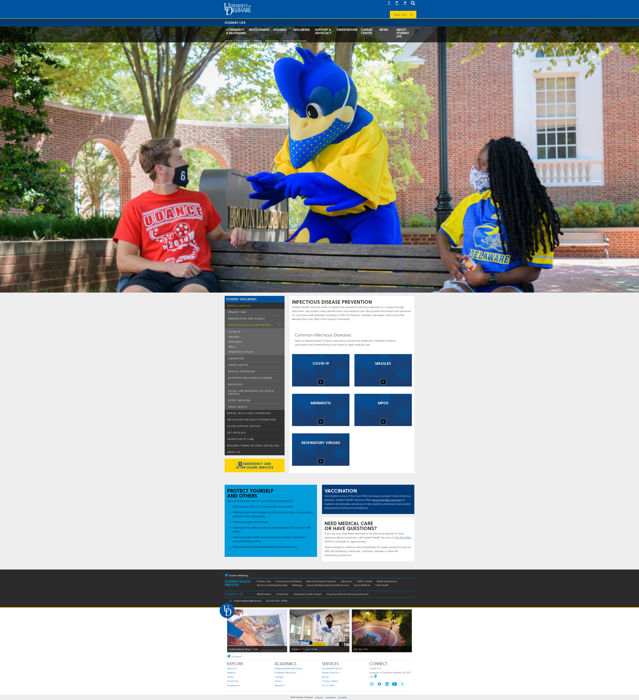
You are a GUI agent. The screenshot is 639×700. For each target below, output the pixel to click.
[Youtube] (394, 684)
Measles (234, 336)
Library (278, 681)
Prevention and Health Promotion (251, 419)
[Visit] (388, 3)
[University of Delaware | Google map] (375, 676)
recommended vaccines (386, 499)
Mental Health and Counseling (249, 413)
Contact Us (375, 668)
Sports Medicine (239, 400)
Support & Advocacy (323, 31)
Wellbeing (301, 29)
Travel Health (237, 406)
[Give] (404, 3)
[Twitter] (402, 684)
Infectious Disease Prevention (295, 41)
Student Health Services (237, 583)
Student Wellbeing (241, 299)
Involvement (259, 29)
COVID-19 (235, 331)
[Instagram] (371, 684)
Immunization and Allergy (246, 318)
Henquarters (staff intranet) (308, 594)
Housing (280, 29)
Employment (233, 685)
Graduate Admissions (285, 672)
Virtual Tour (233, 681)
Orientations (347, 29)
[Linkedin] (387, 684)
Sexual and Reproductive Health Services (328, 585)
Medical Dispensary (241, 371)
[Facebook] (379, 684)
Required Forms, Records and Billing (253, 445)
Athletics (231, 672)
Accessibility (342, 697)
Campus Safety (330, 681)
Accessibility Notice (332, 668)
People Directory (330, 672)
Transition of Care (240, 439)
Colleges (279, 676)
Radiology (235, 384)
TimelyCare (282, 594)
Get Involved (236, 432)
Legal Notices (330, 697)
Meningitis (235, 341)
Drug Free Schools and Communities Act (348, 594)
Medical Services (272, 41)
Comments (319, 697)
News (383, 29)
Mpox (232, 346)
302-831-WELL (403, 537)
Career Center (366, 31)
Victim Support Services (244, 426)
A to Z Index (328, 685)
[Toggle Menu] (281, 306)
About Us (233, 451)
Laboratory (236, 358)
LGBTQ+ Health (238, 364)
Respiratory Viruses (241, 351)
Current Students (243, 41)
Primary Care (237, 312)
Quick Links (400, 14)
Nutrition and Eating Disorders (250, 377)
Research (279, 685)
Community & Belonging (236, 31)
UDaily (230, 676)
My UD (325, 676)
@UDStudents (264, 594)
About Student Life (402, 33)
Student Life (235, 22)
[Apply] (396, 3)
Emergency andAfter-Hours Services (254, 465)
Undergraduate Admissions (288, 668)
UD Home (229, 41)
